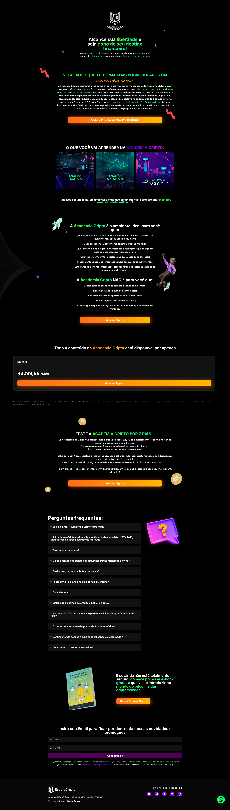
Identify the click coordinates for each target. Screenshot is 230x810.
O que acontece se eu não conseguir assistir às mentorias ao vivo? (91, 560)
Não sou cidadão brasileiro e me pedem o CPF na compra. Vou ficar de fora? (92, 614)
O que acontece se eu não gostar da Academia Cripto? (84, 626)
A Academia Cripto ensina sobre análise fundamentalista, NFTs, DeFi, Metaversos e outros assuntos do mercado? (92, 538)
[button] (60, 193)
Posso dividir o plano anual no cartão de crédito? (80, 581)
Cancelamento (60, 592)
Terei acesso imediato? (65, 550)
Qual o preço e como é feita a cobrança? (75, 571)
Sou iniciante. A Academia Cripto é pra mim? (78, 526)
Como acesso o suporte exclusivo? (72, 647)
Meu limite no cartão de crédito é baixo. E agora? (80, 602)
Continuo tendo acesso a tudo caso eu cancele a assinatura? (87, 636)
